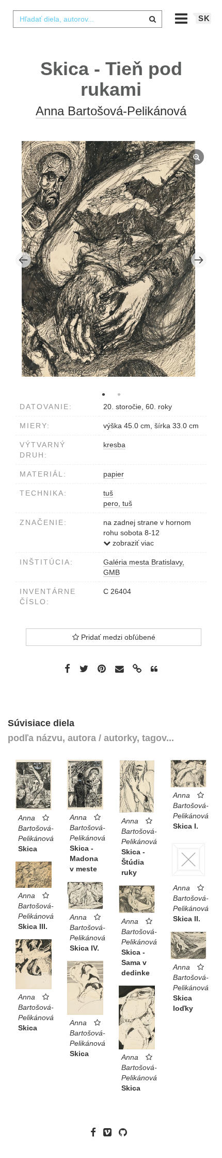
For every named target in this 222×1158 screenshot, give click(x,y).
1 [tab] (103, 394)
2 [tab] (119, 394)
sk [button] (204, 18)
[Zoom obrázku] (109, 259)
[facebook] (95, 1132)
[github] (125, 1132)
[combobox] (87, 19)
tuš (108, 493)
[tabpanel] (111, 260)
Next (199, 260)
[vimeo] (110, 1132)
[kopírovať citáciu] (154, 669)
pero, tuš (117, 503)
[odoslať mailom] (119, 669)
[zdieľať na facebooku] (67, 668)
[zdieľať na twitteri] (84, 668)
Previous (23, 260)
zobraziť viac (132, 543)
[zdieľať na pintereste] (101, 668)
